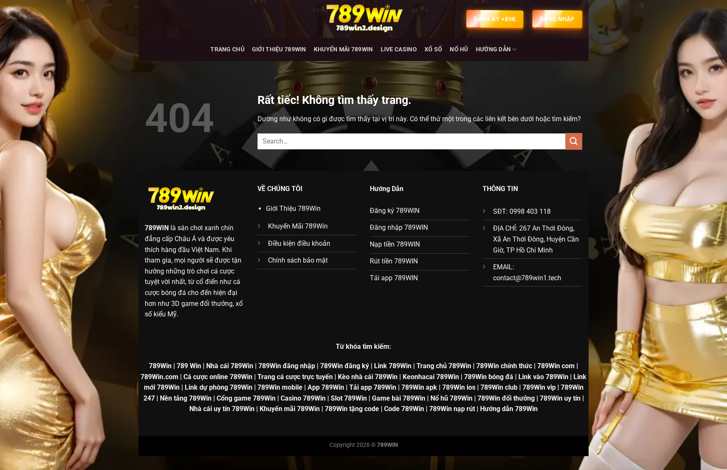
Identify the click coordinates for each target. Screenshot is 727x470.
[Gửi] (573, 141)
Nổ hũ (459, 49)
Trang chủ (227, 49)
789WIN (157, 228)
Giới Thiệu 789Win (279, 49)
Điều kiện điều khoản (299, 243)
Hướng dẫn (493, 49)
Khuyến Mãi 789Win (343, 49)
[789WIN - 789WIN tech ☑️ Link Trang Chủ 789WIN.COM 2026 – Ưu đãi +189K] (363, 19)
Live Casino (399, 49)
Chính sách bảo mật (298, 260)
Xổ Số (433, 49)
